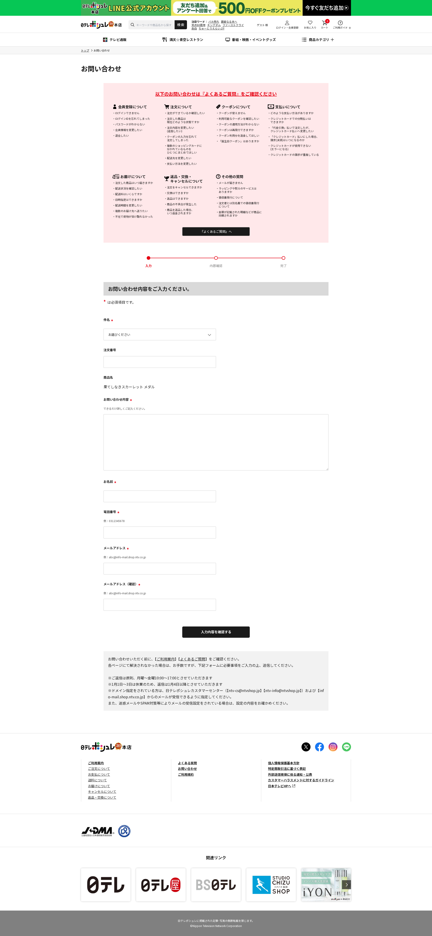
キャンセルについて (102, 791)
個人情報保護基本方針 (283, 763)
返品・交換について (102, 797)
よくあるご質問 (192, 659)
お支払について (99, 774)
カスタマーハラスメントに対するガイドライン (301, 780)
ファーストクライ (233, 25)
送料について (97, 780)
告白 (194, 28)
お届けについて (99, 786)
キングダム (214, 25)
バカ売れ (213, 21)
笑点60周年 (198, 25)
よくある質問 (187, 763)
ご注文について (99, 768)
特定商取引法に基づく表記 (287, 768)
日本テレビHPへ (279, 786)
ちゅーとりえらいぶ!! (211, 28)
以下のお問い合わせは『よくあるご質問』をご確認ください (216, 93)
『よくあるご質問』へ (216, 231)
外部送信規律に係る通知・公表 (290, 774)
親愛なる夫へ (229, 21)
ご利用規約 (186, 774)
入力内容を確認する (216, 631)
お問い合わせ (187, 768)
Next (346, 884)
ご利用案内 (166, 659)
